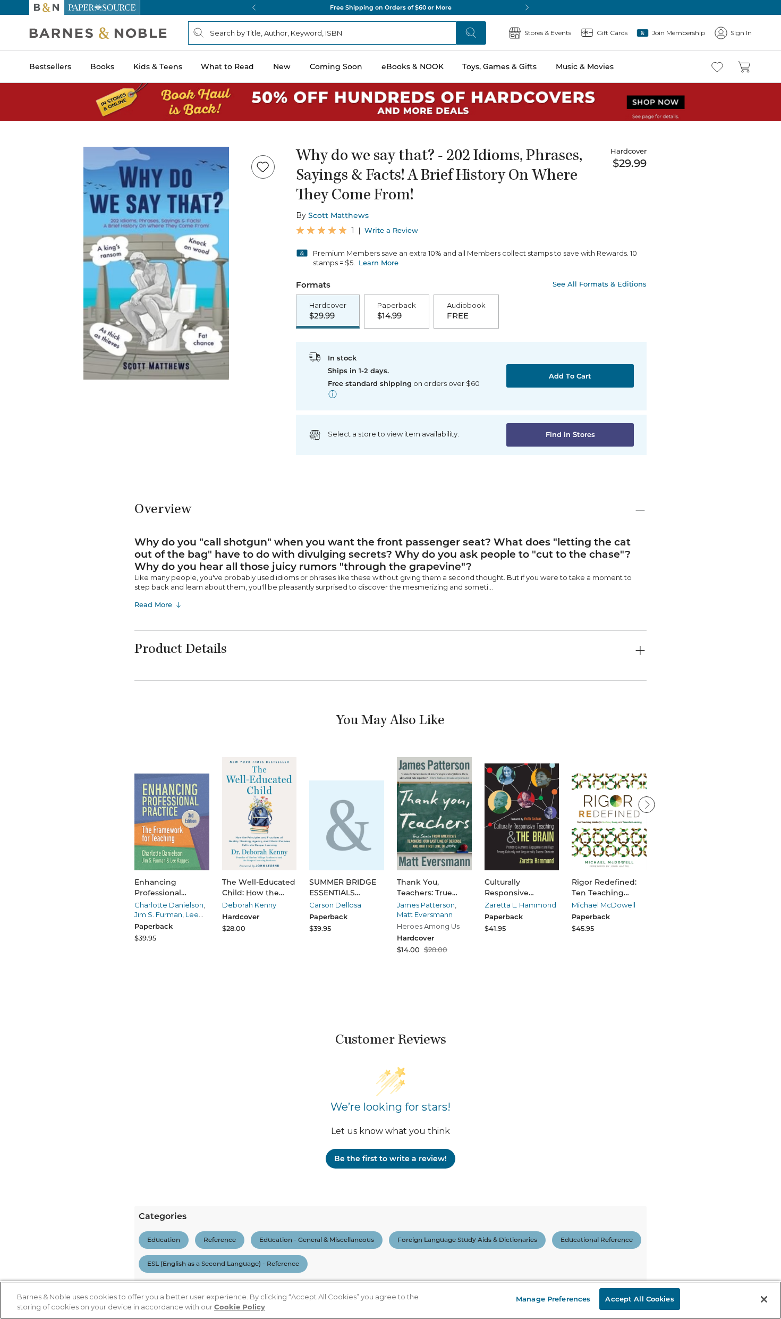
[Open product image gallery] (156, 263)
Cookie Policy (239, 1307)
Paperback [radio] (396, 311)
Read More (153, 604)
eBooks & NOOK (412, 66)
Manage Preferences (553, 1299)
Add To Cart (570, 376)
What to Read (227, 66)
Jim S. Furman (158, 914)
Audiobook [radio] (466, 311)
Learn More (378, 262)
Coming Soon (336, 66)
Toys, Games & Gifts (499, 66)
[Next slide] (646, 804)
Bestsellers (50, 66)
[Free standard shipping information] (332, 394)
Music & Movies (585, 66)
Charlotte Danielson (168, 905)
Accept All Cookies (639, 1299)
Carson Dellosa (335, 905)
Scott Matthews (338, 215)
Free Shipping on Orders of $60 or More (391, 7)
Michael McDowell (603, 905)
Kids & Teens (157, 66)
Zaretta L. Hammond (520, 905)
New (282, 66)
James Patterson (426, 905)
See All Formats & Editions (600, 284)
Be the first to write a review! (390, 1158)
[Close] (764, 1299)
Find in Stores (570, 434)
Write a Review (391, 230)
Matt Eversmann (425, 914)
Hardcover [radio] (327, 311)
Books (102, 66)
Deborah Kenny (249, 905)
